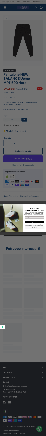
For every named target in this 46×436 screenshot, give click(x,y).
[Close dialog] (45, 205)
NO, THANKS (34, 227)
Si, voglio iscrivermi (34, 222)
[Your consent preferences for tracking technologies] (2, 327)
